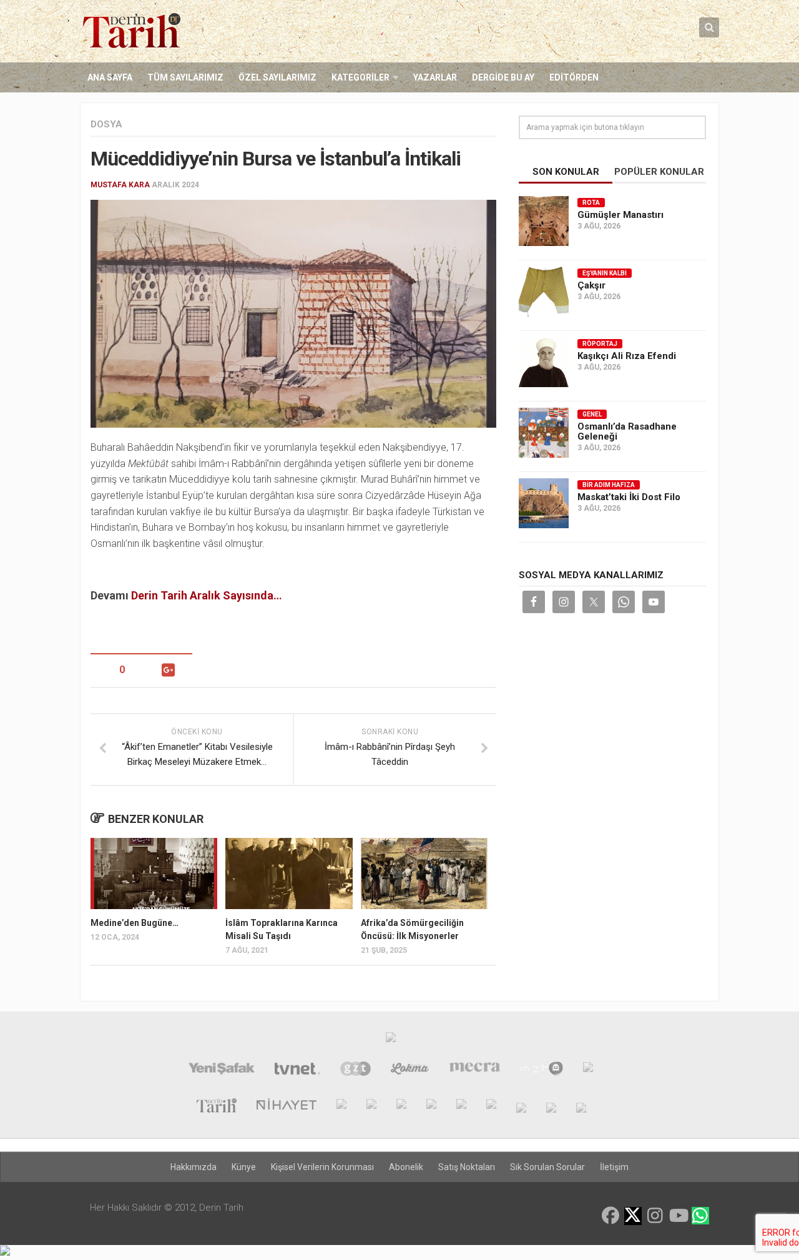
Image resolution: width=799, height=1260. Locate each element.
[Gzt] (355, 1070)
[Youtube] (678, 1215)
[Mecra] (475, 1070)
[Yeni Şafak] (221, 1070)
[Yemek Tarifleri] (410, 1070)
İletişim (614, 1167)
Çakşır (591, 285)
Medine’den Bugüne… (135, 923)
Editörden (574, 77)
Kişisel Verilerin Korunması (322, 1167)
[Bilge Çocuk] (431, 1107)
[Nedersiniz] (581, 1107)
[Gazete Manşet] (588, 1070)
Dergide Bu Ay (503, 77)
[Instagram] (655, 1215)
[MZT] (541, 1070)
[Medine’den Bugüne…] (154, 873)
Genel (592, 414)
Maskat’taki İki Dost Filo (628, 497)
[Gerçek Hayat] (401, 1107)
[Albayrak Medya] (391, 1040)
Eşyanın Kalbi (604, 273)
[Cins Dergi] (371, 1107)
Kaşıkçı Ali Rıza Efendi (626, 356)
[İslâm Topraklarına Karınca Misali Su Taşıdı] (288, 873)
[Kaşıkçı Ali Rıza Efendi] (544, 362)
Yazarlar (435, 77)
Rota (591, 202)
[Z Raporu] (341, 1107)
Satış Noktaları (466, 1167)
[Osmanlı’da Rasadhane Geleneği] (544, 433)
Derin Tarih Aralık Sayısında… (206, 595)
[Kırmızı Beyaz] (491, 1107)
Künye (244, 1167)
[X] (633, 1217)
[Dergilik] (551, 1107)
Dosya (106, 124)
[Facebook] (610, 1215)
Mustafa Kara (120, 184)
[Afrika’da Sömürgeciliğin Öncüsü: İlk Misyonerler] (424, 873)
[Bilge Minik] (461, 1107)
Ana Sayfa (109, 77)
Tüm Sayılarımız (185, 77)
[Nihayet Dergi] (287, 1107)
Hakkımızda (193, 1167)
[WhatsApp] (700, 1215)
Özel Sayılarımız (277, 77)
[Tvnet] (297, 1070)
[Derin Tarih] (216, 1107)
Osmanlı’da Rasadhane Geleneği (627, 431)
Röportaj (599, 343)
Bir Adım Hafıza (608, 484)
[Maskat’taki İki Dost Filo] (544, 503)
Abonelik (406, 1167)
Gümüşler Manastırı (620, 214)
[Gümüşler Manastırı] (544, 221)
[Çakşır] (544, 292)
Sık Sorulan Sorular (547, 1167)
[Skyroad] (521, 1107)
